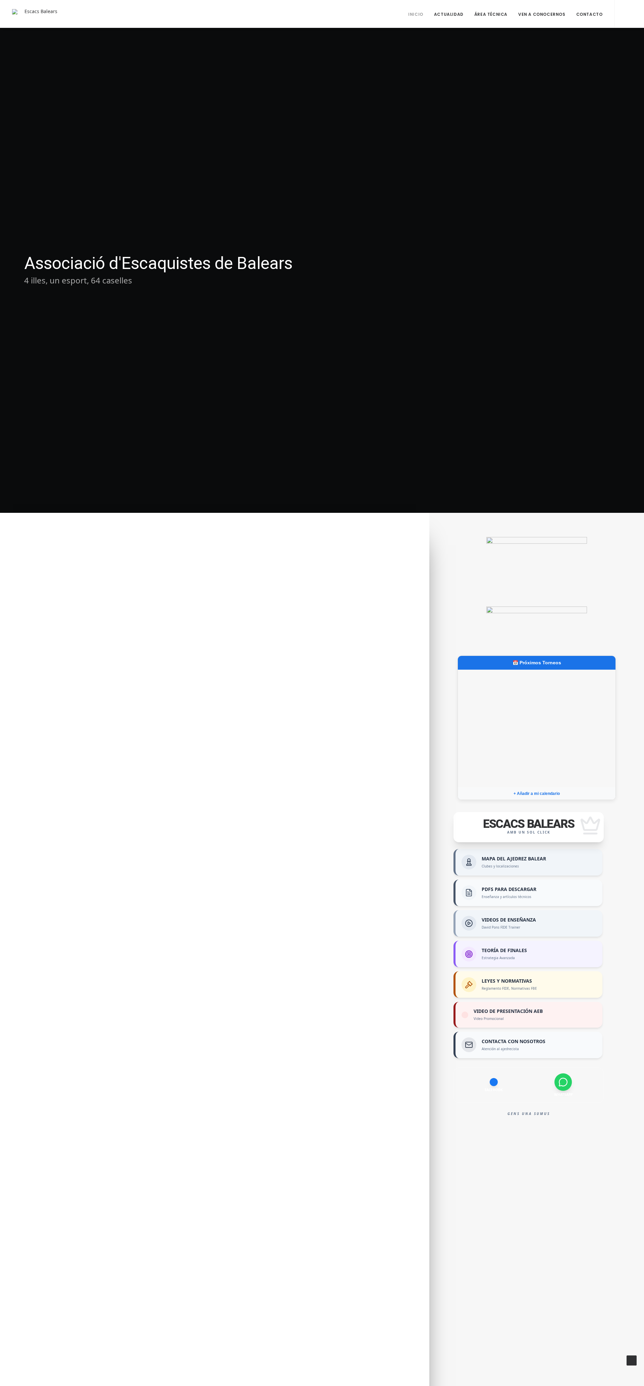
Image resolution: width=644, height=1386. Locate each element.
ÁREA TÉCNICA (490, 14)
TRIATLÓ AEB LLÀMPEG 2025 (253, 1061)
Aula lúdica (197, 555)
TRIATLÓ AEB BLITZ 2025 (241, 1157)
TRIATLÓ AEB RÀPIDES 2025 (250, 974)
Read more (178, 583)
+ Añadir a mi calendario (537, 793)
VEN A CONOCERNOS (542, 14)
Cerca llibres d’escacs (230, 1351)
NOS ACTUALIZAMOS (229, 1254)
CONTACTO (589, 14)
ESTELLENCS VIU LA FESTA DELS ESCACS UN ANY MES (264, 754)
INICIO (415, 14)
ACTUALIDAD (449, 14)
